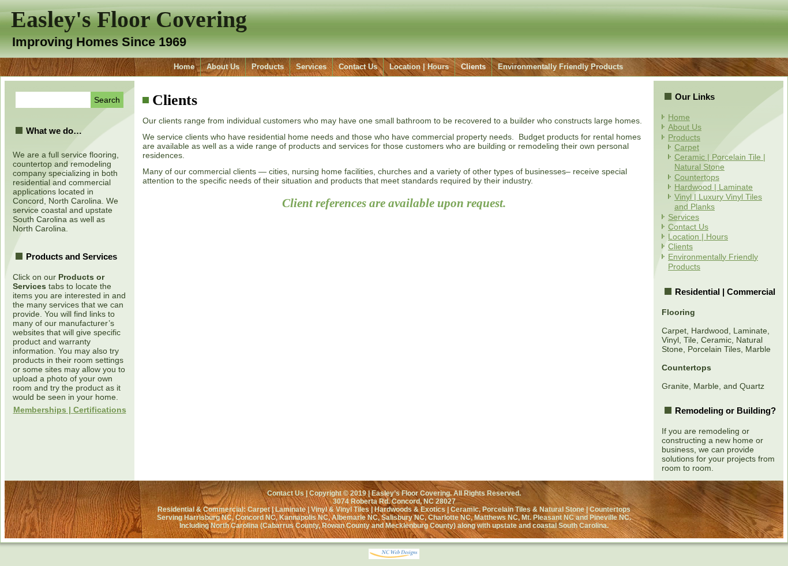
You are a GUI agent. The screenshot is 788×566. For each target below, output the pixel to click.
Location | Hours (419, 66)
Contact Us (358, 66)
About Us (223, 66)
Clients (473, 66)
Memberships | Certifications (69, 409)
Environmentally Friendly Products (560, 66)
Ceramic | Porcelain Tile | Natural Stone (720, 161)
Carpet (686, 147)
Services (311, 66)
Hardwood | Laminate (713, 187)
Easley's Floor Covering (129, 19)
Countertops (696, 177)
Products (268, 66)
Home (184, 66)
